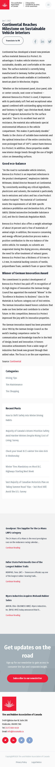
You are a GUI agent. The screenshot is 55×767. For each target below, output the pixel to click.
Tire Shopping (12, 391)
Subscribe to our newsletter (27, 678)
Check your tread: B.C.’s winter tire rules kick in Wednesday (27, 453)
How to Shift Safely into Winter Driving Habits (24, 418)
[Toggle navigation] (48, 5)
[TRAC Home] (9, 704)
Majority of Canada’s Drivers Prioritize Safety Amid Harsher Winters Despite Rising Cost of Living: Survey (27, 436)
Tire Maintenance (14, 384)
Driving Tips (11, 378)
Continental (15, 361)
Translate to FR (13, 41)
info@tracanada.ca (15, 731)
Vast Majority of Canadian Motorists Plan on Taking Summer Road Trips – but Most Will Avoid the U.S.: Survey (27, 487)
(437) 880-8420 (12, 728)
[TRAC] (4, 4)
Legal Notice (37, 762)
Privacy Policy (21, 762)
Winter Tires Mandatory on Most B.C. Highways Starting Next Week (23, 469)
